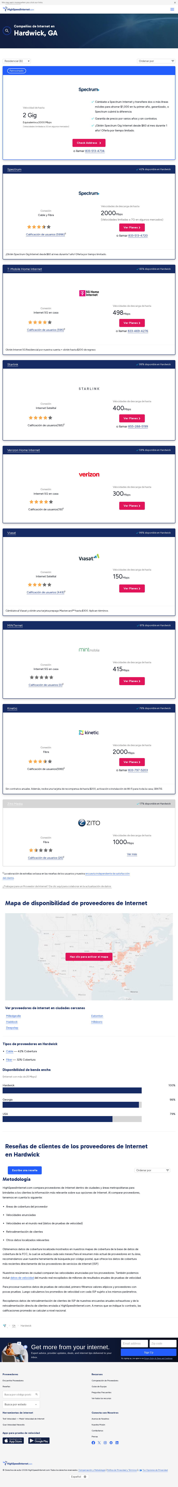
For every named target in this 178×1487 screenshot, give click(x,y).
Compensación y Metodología (91, 1470)
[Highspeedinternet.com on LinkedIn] (117, 1443)
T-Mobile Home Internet (24, 269)
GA (13, 1325)
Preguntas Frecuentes (101, 1392)
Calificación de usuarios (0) (45, 685)
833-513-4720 (138, 235)
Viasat (11, 533)
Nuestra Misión (98, 1424)
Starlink (12, 364)
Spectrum (14, 169)
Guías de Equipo (99, 1386)
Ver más (132, 854)
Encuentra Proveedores (13, 1380)
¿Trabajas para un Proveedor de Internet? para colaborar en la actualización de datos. (57, 886)
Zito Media (15, 804)
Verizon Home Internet (23, 450)
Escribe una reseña (24, 1170)
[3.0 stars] (39, 227)
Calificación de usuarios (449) (45, 592)
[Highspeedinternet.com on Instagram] (105, 1443)
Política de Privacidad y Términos (122, 1470)
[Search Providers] (36, 1394)
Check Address (85, 142)
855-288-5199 (138, 426)
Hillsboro (96, 1021)
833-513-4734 (95, 151)
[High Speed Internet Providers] (18, 9)
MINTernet (15, 625)
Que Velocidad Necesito (14, 1424)
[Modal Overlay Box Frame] (89, 1350)
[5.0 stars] (48, 227)
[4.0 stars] (43, 227)
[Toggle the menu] (172, 9)
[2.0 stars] (34, 227)
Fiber (9, 1059)
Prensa (95, 1436)
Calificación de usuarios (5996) (45, 234)
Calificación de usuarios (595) (45, 329)
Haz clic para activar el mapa (89, 956)
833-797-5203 (138, 770)
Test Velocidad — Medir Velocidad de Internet (23, 1419)
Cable (9, 1051)
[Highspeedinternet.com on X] (99, 1443)
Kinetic (12, 708)
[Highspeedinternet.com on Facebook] (93, 1443)
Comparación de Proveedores (105, 1380)
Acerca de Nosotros (100, 1419)
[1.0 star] (29, 227)
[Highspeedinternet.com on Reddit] (111, 1443)
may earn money (13, 2)
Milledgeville (13, 1016)
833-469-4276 (138, 331)
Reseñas (6, 1386)
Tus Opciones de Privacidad (155, 1470)
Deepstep (12, 1027)
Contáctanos (97, 1430)
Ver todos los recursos (101, 1398)
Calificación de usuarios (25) (45, 857)
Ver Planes (128, 227)
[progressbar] (72, 1090)
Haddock (11, 1021)
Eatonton (97, 1016)
